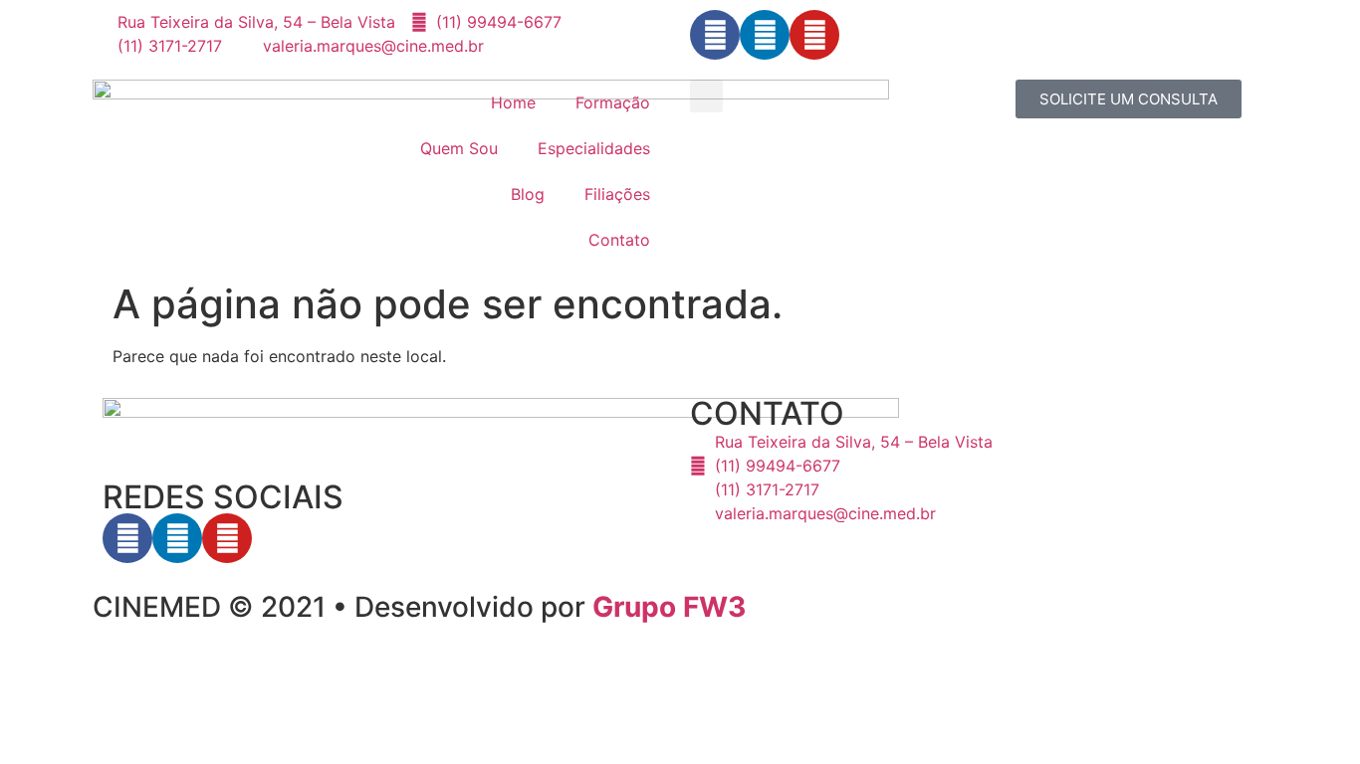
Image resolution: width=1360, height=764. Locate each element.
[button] (706, 96)
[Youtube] (814, 35)
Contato (619, 240)
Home (513, 102)
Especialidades (594, 148)
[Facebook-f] (715, 35)
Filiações (617, 194)
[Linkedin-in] (765, 35)
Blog (528, 194)
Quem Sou (459, 148)
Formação (612, 102)
